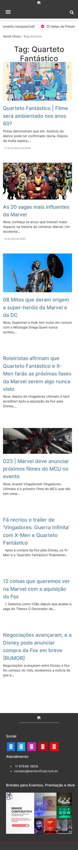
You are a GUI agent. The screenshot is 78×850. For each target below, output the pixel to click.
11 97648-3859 (26, 766)
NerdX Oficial (11, 36)
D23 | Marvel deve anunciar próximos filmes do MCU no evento (36, 469)
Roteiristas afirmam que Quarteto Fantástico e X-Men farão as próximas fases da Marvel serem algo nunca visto (37, 373)
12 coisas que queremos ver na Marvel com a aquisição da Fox (36, 589)
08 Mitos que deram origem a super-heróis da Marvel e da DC (36, 307)
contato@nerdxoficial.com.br (36, 771)
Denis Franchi (53, 845)
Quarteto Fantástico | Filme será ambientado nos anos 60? (35, 116)
